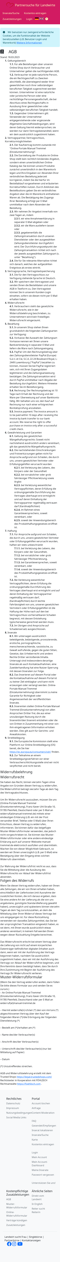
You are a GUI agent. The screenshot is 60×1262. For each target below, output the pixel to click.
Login (29, 19)
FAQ (34, 1121)
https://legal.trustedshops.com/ (34, 1076)
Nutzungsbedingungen (19, 1112)
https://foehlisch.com (29, 1083)
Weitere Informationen (29, 42)
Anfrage (36, 1108)
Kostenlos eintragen (35, 13)
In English (37, 1204)
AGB (8, 1199)
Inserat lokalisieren (42, 1130)
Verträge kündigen (16, 1220)
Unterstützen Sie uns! (43, 1183)
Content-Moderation (43, 1112)
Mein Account (39, 1157)
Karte (35, 1139)
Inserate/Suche (11, 13)
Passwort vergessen (43, 1174)
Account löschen (41, 1103)
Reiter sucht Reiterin (38, 1210)
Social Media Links (16, 1117)
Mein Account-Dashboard (40, 1163)
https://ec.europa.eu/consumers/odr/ (30, 751)
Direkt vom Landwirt (38, 1197)
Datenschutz (13, 1103)
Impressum (12, 1108)
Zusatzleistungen (12, 19)
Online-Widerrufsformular (16, 1214)
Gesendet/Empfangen (44, 1125)
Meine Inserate (40, 1170)
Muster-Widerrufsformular (16, 1205)
